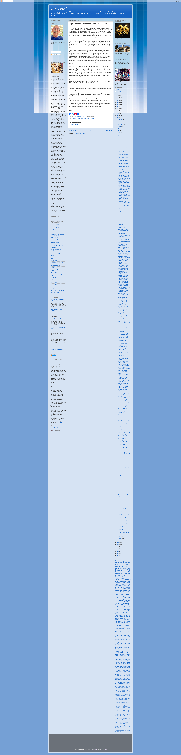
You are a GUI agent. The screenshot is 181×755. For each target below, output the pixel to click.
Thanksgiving (118, 638)
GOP (128, 572)
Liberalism (117, 579)
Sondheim (117, 674)
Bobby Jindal (122, 718)
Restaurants (118, 609)
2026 (118, 97)
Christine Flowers (119, 646)
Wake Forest (127, 719)
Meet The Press (118, 719)
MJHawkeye (53, 247)
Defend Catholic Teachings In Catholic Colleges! (124, 430)
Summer (117, 619)
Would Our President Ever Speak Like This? (123, 495)
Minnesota (128, 670)
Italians (120, 622)
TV (120, 581)
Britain (124, 622)
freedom (117, 599)
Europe (128, 618)
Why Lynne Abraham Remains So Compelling (123, 475)
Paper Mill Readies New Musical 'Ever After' (123, 266)
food (116, 600)
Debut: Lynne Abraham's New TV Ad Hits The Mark (124, 186)
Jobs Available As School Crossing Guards (123, 394)
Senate (120, 590)
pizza (129, 666)
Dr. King (128, 664)
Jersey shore (118, 606)
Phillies (128, 652)
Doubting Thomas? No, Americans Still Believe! (123, 530)
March (119, 536)
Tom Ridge (122, 725)
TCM (129, 722)
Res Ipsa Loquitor (54, 272)
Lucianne (128, 691)
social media (126, 593)
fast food (117, 640)
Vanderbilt (128, 725)
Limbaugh (117, 663)
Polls (122, 597)
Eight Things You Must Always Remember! (123, 276)
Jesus (116, 628)
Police (123, 612)
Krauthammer (122, 691)
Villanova (126, 642)
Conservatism (127, 609)
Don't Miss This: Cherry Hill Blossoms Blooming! (124, 189)
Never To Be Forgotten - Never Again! (123, 349)
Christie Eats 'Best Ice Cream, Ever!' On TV (123, 245)
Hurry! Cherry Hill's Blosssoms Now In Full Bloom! (123, 172)
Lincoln (116, 654)
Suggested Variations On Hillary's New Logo (123, 387)
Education (117, 582)
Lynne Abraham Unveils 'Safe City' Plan (123, 227)
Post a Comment (74, 124)
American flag (122, 631)
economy (123, 568)
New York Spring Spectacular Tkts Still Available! (123, 358)
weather (117, 602)
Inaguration (123, 707)
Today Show (128, 703)
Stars (116, 590)
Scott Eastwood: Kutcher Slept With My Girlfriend (123, 451)
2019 (118, 110)
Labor (129, 639)
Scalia (129, 676)
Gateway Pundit (54, 237)
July (119, 128)
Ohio (116, 667)
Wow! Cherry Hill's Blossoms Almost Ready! (124, 236)
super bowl (123, 655)
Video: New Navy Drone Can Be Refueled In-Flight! (124, 157)
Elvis (119, 702)
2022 (118, 104)
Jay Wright (117, 695)
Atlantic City (127, 628)
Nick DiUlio (53, 257)
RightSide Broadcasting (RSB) (57, 274)
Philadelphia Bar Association (57, 262)
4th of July (124, 639)
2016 (118, 115)
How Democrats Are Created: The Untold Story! (123, 216)
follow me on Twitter (61, 218)
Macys (123, 670)
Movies (128, 584)
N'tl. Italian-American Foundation (58, 252)
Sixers (121, 715)
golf (127, 694)
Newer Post (72, 130)
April (119, 134)
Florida (116, 631)
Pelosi (124, 630)
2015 (118, 117)
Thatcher (124, 682)
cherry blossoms (123, 679)
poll (124, 599)
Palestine (123, 702)
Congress (127, 574)
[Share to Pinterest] (93, 116)
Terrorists (128, 594)
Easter (116, 635)
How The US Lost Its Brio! (123, 509)
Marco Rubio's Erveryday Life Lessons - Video (123, 371)
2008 (118, 553)
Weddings (121, 699)
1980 (127, 683)
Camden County (119, 618)
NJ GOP (52, 258)
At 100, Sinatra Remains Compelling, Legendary (123, 507)
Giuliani (128, 671)
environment (127, 625)
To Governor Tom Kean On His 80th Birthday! (124, 260)
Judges (128, 605)
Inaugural (128, 654)
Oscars (116, 643)
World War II (127, 635)
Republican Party (122, 570)
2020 (118, 108)
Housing (116, 690)
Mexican (117, 679)
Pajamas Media (54, 260)
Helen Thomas (127, 723)
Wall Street (125, 644)
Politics (117, 572)
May (119, 132)
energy (117, 616)
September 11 (118, 639)
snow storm (127, 647)
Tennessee (120, 697)
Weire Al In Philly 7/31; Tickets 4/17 (123, 409)
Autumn (117, 658)
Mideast (117, 605)
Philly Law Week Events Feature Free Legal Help (124, 239)
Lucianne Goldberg (55, 244)
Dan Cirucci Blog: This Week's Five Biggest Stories (123, 198)
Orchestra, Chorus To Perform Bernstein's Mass (124, 448)
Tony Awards (122, 672)
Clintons (128, 602)
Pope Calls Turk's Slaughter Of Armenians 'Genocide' (124, 406)
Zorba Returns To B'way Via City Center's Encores (124, 454)
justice (128, 564)
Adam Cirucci (127, 717)
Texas (126, 632)
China (116, 636)
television (121, 628)
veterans (128, 630)
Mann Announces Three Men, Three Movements (123, 501)
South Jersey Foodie (55, 280)
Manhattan (127, 596)
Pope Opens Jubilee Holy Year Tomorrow (123, 460)
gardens (128, 662)
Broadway (120, 600)
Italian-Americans (122, 613)
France (121, 632)
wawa (116, 705)
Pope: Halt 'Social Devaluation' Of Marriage (124, 251)
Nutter (116, 693)
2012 (118, 546)
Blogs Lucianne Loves (55, 226)
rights (120, 630)
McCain (121, 652)
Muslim (123, 621)
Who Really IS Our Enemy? (124, 493)
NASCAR (117, 715)
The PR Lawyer (54, 282)
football (128, 621)
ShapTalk (53, 279)
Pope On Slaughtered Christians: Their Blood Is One (124, 272)
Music (128, 581)
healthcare (124, 590)
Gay (129, 642)
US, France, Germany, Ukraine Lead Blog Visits (124, 195)
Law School (122, 710)
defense (123, 605)
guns (116, 630)
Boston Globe (127, 718)
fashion (121, 643)
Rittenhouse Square (120, 675)
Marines (128, 684)
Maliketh (95, 749)
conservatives (127, 607)
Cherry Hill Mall (126, 658)
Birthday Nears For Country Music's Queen (124, 424)
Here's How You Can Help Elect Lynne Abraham (123, 254)
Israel (79, 118)
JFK (126, 648)
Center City (126, 638)
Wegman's (117, 713)
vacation (117, 610)
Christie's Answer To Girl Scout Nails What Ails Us (124, 490)
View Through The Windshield (57, 290)
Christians (75, 118)
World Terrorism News (56, 293)
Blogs (116, 607)
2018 (118, 112)
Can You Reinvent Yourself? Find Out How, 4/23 (124, 498)
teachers (121, 625)
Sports (128, 588)
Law (116, 564)
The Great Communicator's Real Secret (124, 418)
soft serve (117, 721)
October (120, 122)
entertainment (123, 694)
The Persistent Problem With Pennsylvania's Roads (124, 403)
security (128, 576)
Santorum (128, 680)
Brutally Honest (54, 229)
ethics (129, 672)
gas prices (118, 627)
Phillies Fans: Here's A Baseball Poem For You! (124, 298)
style (129, 648)
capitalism (127, 610)
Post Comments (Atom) (80, 133)
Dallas (127, 690)
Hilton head (120, 644)
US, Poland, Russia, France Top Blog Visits (124, 439)
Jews (82, 118)
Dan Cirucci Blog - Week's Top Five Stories (123, 316)
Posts (53, 52)
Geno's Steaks (118, 722)
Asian (129, 694)
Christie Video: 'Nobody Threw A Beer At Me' (123, 307)
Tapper (123, 719)
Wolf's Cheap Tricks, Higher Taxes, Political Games (124, 166)
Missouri (128, 705)
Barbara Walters (118, 703)
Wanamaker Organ (126, 711)
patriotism (122, 616)
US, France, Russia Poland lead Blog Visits (124, 313)
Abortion (122, 610)
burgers (120, 690)
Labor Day (118, 659)
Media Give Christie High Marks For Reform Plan (123, 365)
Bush (121, 624)
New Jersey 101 (118, 706)
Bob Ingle (117, 718)
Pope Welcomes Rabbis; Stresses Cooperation (123, 282)
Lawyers (124, 627)
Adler (120, 664)
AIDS (124, 723)
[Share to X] (90, 116)
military (128, 591)
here (64, 413)
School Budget (126, 643)
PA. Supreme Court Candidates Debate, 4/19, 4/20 (124, 323)
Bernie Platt (120, 705)
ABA (125, 709)
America (127, 561)
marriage (117, 651)
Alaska (126, 706)
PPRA (116, 672)
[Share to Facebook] (92, 116)
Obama (127, 563)
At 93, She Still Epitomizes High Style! (123, 209)
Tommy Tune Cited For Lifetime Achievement (123, 230)
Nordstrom (121, 684)
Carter (121, 666)
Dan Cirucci (58, 8)
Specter (128, 660)
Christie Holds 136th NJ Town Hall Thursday (123, 269)
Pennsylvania (122, 591)
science (122, 651)
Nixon (120, 668)
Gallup (116, 671)
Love (119, 670)
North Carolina (118, 682)
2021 (118, 106)
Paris (123, 659)
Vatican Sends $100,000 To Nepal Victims (124, 179)
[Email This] (88, 116)
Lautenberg (123, 695)
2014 (118, 542)
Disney (128, 667)
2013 (118, 544)
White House (124, 587)
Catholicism (124, 581)
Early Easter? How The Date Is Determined (124, 533)
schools (128, 597)
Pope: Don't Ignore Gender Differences (124, 355)
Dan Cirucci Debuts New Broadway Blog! (123, 445)
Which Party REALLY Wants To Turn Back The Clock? (124, 436)
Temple (125, 684)
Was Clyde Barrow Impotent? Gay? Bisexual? (57, 300)
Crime (123, 576)
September (120, 124)
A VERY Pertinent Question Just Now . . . (124, 421)
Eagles (121, 660)
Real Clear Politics (55, 270)
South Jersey (126, 582)
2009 (118, 551)
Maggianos (125, 705)
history (117, 584)
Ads (116, 644)
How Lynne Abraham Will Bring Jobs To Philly (123, 346)
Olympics (125, 666)
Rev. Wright (128, 710)
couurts (129, 729)
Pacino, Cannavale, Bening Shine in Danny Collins (124, 515)
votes (129, 613)
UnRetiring (53, 288)
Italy (124, 606)
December (120, 119)
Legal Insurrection (55, 242)
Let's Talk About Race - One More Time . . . (124, 169)
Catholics (117, 576)
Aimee (118, 89)
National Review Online (56, 253)
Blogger (104, 749)
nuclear (128, 656)
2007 (118, 555)
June (119, 130)
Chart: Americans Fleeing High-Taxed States (123, 415)
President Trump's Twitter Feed (58, 269)
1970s (116, 664)
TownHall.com (118, 678)
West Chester (126, 678)
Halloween (123, 664)
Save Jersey (53, 277)
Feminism (117, 710)
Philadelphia (119, 563)
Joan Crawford (126, 727)
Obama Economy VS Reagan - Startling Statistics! (122, 147)
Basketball (121, 635)
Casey (129, 687)
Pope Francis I (86, 118)
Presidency (119, 574)
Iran (129, 632)
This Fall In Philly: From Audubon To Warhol (123, 352)
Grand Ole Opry (118, 727)
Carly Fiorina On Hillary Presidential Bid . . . (123, 378)
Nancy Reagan (122, 671)
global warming (127, 713)
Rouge (126, 722)
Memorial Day (127, 646)
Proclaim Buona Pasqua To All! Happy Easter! (124, 518)
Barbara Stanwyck (126, 726)
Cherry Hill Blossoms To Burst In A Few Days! (123, 285)
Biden (128, 568)
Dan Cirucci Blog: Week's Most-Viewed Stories (123, 442)
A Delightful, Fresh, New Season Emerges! (123, 301)
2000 (121, 723)
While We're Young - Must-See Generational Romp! (124, 481)
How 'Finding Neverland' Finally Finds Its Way (123, 219)
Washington (118, 575)
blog (125, 597)
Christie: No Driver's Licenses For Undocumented (122, 137)
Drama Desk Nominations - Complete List (124, 233)
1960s (129, 636)
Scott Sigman (120, 731)
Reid (121, 663)
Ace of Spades (123, 721)
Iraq (116, 670)
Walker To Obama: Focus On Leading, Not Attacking (124, 487)
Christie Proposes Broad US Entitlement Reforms (124, 397)
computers (125, 668)
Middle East (118, 603)
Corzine (117, 632)
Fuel (116, 622)
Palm (124, 706)
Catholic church (125, 578)
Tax (129, 644)
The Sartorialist (54, 284)
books (116, 625)
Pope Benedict (122, 667)
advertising (123, 656)
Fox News (53, 232)
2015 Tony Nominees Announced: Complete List (123, 182)
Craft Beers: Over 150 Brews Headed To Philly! (124, 368)
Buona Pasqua (125, 729)
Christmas (117, 597)
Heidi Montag (117, 730)
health (116, 588)
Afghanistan (118, 648)
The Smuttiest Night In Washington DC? (123, 192)
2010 (118, 549)
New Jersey (119, 561)
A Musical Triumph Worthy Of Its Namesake (123, 291)
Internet (125, 588)
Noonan (128, 663)
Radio (128, 627)
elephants (123, 717)
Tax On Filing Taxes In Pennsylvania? (123, 362)
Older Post (109, 130)
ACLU (116, 714)
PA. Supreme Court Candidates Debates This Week (124, 202)
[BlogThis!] (89, 116)
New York (126, 585)
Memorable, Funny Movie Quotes (58, 245)
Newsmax (53, 255)
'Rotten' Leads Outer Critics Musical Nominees (124, 288)
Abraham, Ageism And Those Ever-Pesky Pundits (123, 327)
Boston (116, 668)
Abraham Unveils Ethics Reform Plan (123, 469)
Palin (125, 660)
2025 (118, 98)
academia (122, 602)
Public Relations (119, 647)
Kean (123, 648)
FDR (129, 668)
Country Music (118, 642)
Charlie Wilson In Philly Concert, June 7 (123, 478)
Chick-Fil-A (120, 701)
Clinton (117, 594)
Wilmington (117, 726)
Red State (128, 702)
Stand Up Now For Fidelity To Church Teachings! (123, 206)
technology (128, 674)
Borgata (128, 721)
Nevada (124, 676)
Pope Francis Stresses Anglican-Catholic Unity (123, 140)
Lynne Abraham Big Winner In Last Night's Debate (124, 484)
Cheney (128, 682)
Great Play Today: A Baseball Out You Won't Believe (123, 294)
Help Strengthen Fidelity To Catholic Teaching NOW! (124, 163)
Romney (128, 599)
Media (120, 588)
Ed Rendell (118, 683)
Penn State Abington (122, 698)
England (128, 622)
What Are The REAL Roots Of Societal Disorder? (123, 160)
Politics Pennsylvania (55, 265)
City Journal (53, 231)
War (121, 599)
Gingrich (117, 666)
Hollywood (118, 585)
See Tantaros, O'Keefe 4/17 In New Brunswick (124, 463)
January (120, 540)
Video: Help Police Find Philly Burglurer (123, 412)
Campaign (124, 690)
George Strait (121, 714)
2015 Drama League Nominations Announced (124, 257)
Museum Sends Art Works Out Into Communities (123, 143)
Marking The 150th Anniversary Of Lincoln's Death (124, 374)
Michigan (126, 687)
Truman (116, 686)
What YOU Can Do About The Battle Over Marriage (124, 176)
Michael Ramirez (120, 687)
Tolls (126, 686)
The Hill (123, 703)
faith (124, 575)
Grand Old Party (54, 239)
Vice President (126, 624)
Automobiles (118, 615)
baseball (128, 631)
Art (121, 619)
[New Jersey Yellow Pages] (53, 356)
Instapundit (53, 240)
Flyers (124, 663)
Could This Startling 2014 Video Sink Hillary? (123, 381)
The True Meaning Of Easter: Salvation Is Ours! (124, 521)
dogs (129, 650)
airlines (116, 655)
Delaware (122, 654)
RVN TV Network (54, 275)
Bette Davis (120, 729)
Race (116, 612)
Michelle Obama (120, 662)
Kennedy (123, 636)
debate (122, 640)
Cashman (128, 709)
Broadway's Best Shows (56, 227)
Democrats (119, 566)
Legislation (118, 587)
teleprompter (117, 723)
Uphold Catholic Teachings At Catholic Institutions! (124, 304)
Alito (121, 726)
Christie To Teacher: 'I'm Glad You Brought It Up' (123, 466)
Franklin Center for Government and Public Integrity (58, 235)
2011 (118, 548)
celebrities (125, 697)
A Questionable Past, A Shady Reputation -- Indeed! (123, 390)
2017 (118, 113)
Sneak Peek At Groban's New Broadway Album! (123, 319)
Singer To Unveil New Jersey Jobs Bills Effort (123, 504)
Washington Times (55, 292)
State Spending (119, 596)
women (117, 624)
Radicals (117, 725)
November (120, 121)
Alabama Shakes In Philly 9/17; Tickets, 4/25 (123, 343)
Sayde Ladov (118, 711)
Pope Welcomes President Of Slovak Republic (123, 472)
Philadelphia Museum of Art (57, 263)
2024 (118, 100)
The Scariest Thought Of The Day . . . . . (123, 151)
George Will (127, 714)
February (120, 538)
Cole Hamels (125, 701)
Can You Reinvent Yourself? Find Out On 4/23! (124, 340)
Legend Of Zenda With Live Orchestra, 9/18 (124, 457)
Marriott (123, 722)
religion (128, 575)
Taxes (122, 584)
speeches (125, 699)
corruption (127, 603)
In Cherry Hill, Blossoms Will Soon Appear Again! (124, 433)
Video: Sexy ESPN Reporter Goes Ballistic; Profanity (124, 334)
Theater (128, 606)
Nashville (123, 683)
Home (91, 130)
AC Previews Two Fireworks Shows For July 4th (124, 279)
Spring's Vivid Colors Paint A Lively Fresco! (124, 248)
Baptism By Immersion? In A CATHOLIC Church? (124, 524)
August (119, 126)
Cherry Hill (126, 615)
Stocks (125, 652)
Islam (125, 618)
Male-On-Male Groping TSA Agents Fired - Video (124, 337)
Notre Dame (123, 680)
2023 (118, 102)
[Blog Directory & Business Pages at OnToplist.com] (58, 350)
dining (123, 603)
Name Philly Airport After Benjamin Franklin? (123, 310)
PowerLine (53, 267)
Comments (54, 54)
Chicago (121, 658)
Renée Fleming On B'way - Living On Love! (124, 400)
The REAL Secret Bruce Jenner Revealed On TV (124, 212)
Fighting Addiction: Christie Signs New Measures (124, 154)
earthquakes (121, 713)
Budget (122, 594)
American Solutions (55, 224)
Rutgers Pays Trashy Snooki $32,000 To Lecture (57, 319)
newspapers (127, 640)
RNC (127, 695)
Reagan (128, 616)
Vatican (92, 118)
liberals (117, 578)
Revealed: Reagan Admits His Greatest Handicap (123, 384)
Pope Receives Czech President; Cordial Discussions (122, 223)
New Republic (122, 686)
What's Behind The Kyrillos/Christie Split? (123, 263)
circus (119, 694)
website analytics (57, 430)
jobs (129, 587)
